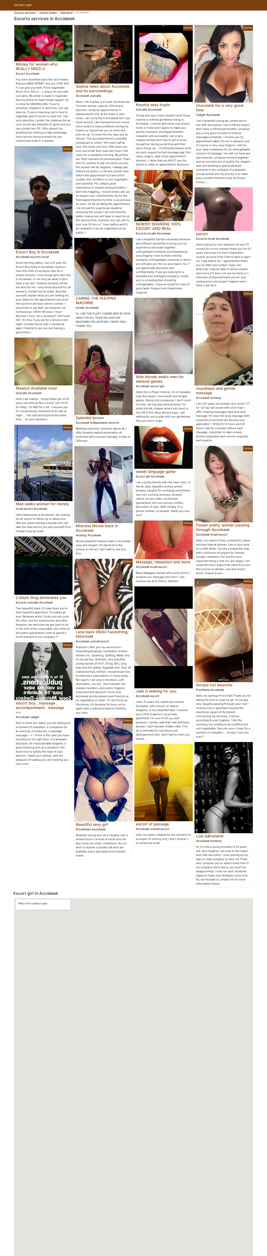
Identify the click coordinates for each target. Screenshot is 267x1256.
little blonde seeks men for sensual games (160, 379)
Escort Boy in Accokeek (37, 252)
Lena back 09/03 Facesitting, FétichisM (102, 634)
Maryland (66, 12)
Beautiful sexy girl (92, 824)
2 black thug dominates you (41, 597)
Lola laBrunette (209, 836)
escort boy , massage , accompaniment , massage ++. (40, 707)
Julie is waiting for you (156, 691)
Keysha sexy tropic (153, 104)
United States (48, 12)
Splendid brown (90, 418)
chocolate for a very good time (219, 107)
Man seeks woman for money (42, 504)
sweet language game (155, 471)
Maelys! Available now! (36, 388)
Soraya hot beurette (214, 685)
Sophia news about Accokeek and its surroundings (103, 88)
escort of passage (152, 824)
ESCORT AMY (23, 5)
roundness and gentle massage (215, 390)
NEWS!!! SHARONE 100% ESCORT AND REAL (158, 226)
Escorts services (25, 12)
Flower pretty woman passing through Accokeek (223, 527)
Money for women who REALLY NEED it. (37, 66)
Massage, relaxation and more (163, 562)
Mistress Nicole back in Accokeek (97, 528)
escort (202, 234)
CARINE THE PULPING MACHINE (96, 300)
